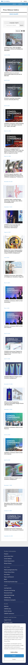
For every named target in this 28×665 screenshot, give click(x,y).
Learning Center (8, 588)
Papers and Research (9, 577)
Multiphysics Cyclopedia (10, 600)
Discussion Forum (8, 592)
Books (5, 579)
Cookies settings (14, 652)
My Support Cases (8, 622)
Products (6, 553)
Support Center (7, 620)
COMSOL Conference (9, 613)
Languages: (14, 22)
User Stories (7, 574)
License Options (8, 558)
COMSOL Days (7, 608)
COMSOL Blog (7, 597)
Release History (8, 563)
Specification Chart (8, 556)
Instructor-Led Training (9, 590)
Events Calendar (8, 611)
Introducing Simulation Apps (10, 581)
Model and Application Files (10, 569)
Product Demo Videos (9, 572)
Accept (14, 655)
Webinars (6, 606)
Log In (14, 4)
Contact (20, 4)
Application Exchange (9, 595)
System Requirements (9, 561)
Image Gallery (14, 14)
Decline (14, 659)
